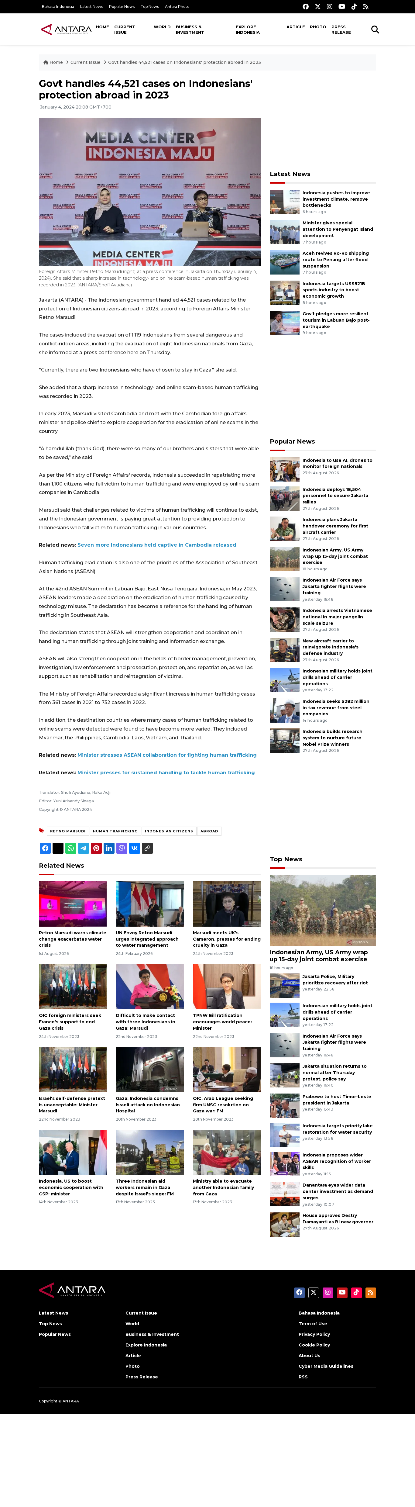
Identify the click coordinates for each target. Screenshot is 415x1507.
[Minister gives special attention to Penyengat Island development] (285, 232)
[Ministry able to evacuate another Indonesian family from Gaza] (227, 1152)
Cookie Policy (314, 1345)
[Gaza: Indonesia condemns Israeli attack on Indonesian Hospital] (149, 1069)
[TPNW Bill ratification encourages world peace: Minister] (227, 986)
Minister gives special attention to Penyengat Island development (338, 229)
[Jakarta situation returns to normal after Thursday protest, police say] (285, 1075)
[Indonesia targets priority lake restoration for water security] (285, 1134)
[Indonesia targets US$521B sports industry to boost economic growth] (285, 292)
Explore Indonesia (248, 29)
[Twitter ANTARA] (318, 6)
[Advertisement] (323, 120)
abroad (209, 831)
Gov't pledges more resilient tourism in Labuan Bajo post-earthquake (336, 320)
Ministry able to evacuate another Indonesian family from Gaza (223, 1187)
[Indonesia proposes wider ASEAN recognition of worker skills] (285, 1164)
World (162, 26)
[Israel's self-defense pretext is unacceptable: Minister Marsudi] (73, 1069)
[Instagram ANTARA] (329, 6)
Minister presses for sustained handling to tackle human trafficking (166, 773)
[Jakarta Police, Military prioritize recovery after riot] (285, 985)
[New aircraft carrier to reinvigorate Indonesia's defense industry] (285, 649)
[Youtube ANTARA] (341, 6)
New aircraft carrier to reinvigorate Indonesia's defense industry (330, 647)
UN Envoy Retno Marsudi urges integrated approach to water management (147, 939)
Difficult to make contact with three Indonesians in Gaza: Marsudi (145, 1022)
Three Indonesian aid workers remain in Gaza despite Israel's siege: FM (145, 1187)
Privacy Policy (314, 1334)
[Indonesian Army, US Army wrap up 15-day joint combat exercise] (285, 559)
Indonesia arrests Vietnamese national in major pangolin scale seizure (337, 617)
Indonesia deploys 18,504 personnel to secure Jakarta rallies (335, 496)
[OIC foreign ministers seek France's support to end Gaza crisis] (73, 986)
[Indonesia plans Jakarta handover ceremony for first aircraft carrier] (285, 528)
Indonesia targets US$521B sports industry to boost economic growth (334, 290)
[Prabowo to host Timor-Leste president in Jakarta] (285, 1105)
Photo (318, 26)
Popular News (122, 6)
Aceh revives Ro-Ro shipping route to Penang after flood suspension (336, 260)
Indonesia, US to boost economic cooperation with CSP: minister (71, 1187)
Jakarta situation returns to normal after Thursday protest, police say (335, 1072)
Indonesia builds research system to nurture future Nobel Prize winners (332, 738)
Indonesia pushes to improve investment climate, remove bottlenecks (336, 199)
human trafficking (115, 831)
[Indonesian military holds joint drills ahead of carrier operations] (285, 680)
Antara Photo (177, 6)
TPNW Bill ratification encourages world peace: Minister (222, 1022)
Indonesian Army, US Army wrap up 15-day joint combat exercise (335, 556)
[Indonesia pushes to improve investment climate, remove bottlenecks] (285, 201)
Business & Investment (190, 29)
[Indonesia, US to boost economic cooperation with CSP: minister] (73, 1152)
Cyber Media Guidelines (326, 1366)
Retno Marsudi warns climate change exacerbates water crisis (72, 939)
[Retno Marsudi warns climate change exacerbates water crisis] (73, 904)
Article (295, 26)
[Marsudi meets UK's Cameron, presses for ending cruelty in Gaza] (227, 904)
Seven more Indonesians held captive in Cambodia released (156, 545)
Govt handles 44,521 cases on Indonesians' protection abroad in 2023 (184, 62)
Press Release (341, 29)
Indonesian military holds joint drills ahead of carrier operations (337, 677)
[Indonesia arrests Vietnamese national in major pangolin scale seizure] (285, 619)
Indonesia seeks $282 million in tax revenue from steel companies (336, 708)
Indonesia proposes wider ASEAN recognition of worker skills (337, 1161)
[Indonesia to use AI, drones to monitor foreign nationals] (285, 469)
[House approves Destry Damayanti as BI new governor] (285, 1224)
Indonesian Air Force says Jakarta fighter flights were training (334, 586)
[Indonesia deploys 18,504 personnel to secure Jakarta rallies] (285, 498)
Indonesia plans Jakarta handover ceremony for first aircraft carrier (335, 526)
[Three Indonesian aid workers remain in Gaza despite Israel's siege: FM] (149, 1152)
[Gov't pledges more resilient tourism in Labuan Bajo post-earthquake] (285, 322)
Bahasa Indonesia (58, 6)
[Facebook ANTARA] (306, 6)
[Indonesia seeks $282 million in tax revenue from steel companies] (285, 710)
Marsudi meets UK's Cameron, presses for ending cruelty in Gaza (227, 939)
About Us (309, 1355)
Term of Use (313, 1323)
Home (102, 26)
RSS (303, 1377)
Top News (150, 6)
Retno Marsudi (68, 831)
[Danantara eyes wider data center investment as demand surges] (285, 1194)
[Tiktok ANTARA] (354, 6)
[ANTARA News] (66, 29)
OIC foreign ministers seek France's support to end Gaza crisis (70, 1022)
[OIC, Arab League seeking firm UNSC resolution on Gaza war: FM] (227, 1069)
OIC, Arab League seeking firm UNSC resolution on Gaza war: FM (223, 1105)
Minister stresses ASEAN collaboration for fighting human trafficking (167, 755)
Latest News (91, 6)
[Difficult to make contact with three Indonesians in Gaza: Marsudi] (149, 986)
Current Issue (124, 29)
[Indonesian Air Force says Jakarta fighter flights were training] (285, 589)
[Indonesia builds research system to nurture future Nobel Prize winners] (285, 740)
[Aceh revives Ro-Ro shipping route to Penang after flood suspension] (285, 262)
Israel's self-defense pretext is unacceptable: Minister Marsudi (72, 1105)
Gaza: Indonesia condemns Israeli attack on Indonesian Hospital (148, 1105)
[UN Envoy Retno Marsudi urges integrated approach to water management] (149, 904)
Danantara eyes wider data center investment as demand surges (338, 1191)
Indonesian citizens (169, 831)
